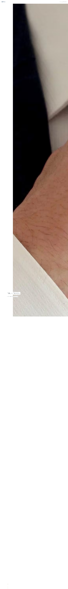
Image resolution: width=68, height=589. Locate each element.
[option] (37, 294)
